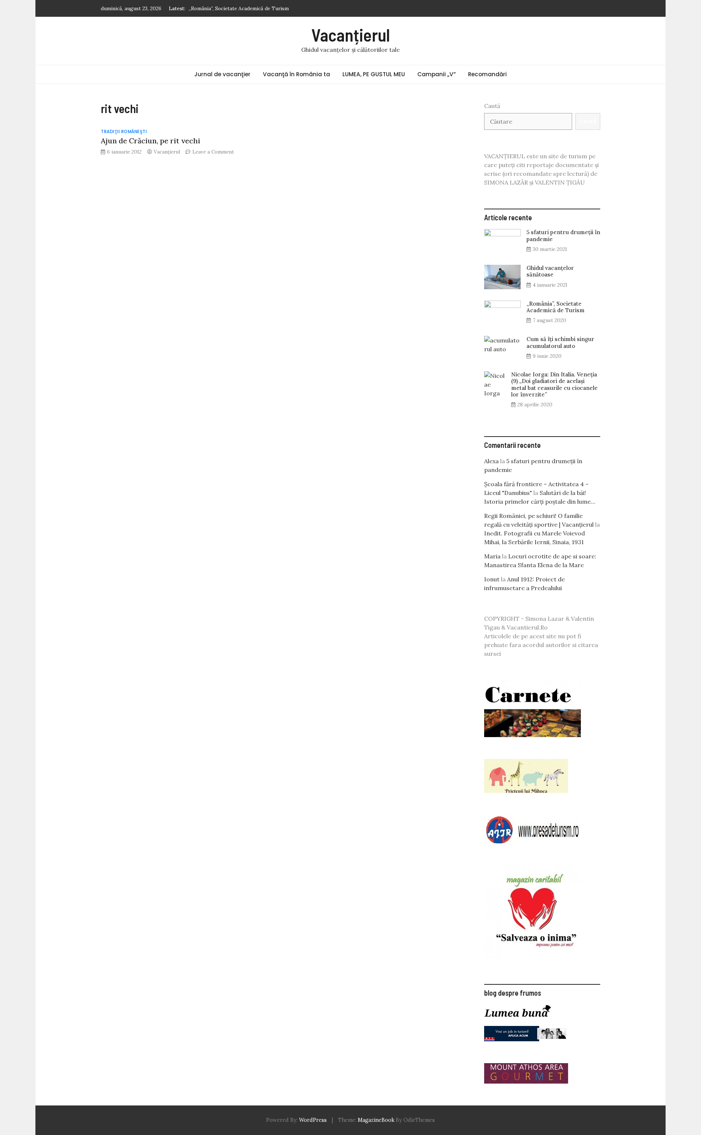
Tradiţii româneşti (124, 131)
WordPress (313, 1120)
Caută (492, 105)
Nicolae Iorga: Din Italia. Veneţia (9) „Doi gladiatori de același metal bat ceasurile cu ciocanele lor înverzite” (554, 384)
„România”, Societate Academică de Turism (239, 8)
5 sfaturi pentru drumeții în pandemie (563, 235)
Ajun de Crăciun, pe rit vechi (150, 140)
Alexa (491, 461)
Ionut (491, 579)
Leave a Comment (213, 151)
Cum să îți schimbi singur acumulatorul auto (560, 342)
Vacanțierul (350, 34)
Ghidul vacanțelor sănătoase (550, 271)
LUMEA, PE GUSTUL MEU (373, 74)
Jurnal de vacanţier (222, 74)
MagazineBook (376, 1120)
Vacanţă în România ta (296, 74)
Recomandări (487, 74)
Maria (492, 556)
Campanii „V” (436, 74)
